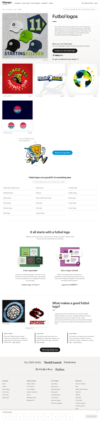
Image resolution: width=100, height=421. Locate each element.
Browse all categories (56, 403)
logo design (74, 35)
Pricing (28, 394)
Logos (15, 9)
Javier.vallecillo (7, 96)
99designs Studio (31, 397)
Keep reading (16, 342)
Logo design (54, 383)
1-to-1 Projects (30, 386)
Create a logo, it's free (29, 285)
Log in (96, 3)
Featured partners (80, 405)
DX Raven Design (8, 132)
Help (77, 408)
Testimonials (5, 394)
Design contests (31, 383)
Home (4, 9)
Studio (51, 3)
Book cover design (56, 400)
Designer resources (81, 403)
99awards (78, 392)
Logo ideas (78, 397)
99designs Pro (30, 400)
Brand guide (54, 392)
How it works (26, 3)
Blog (77, 386)
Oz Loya (46, 60)
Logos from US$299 (68, 285)
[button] (97, 412)
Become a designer (81, 383)
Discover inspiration (32, 392)
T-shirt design (54, 397)
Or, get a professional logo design (64, 59)
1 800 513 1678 (88, 3)
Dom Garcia (72, 96)
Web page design (55, 389)
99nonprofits (5, 397)
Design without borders (82, 389)
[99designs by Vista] (7, 3)
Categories (17, 3)
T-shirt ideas (79, 400)
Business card (54, 386)
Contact (4, 386)
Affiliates (78, 394)
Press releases (6, 389)
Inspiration (44, 3)
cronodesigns (40, 96)
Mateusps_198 (30, 328)
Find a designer (35, 3)
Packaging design (55, 394)
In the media (5, 392)
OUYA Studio (7, 323)
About (3, 383)
